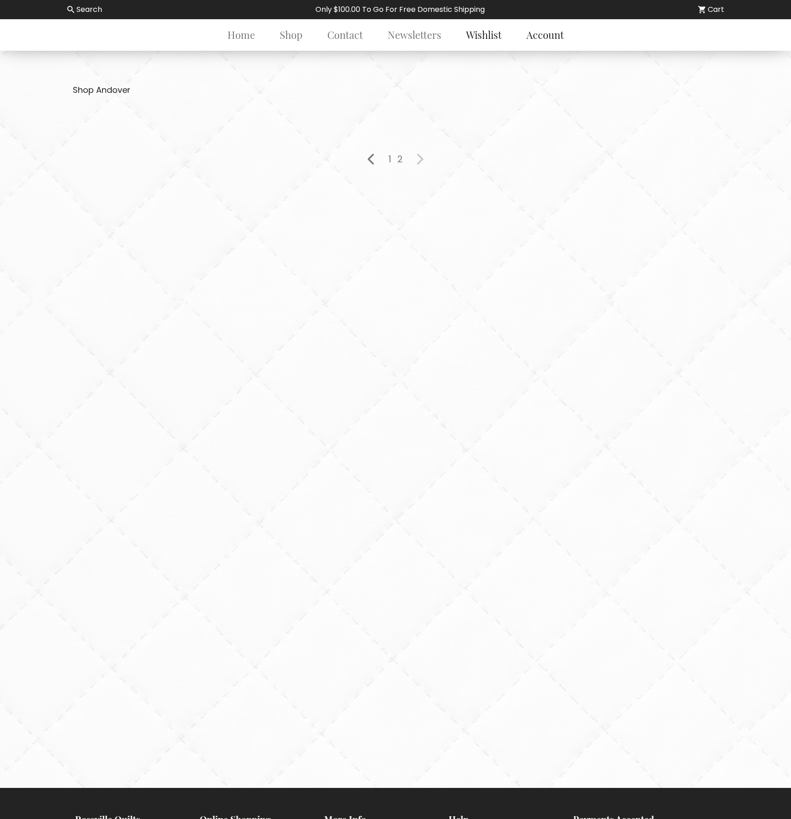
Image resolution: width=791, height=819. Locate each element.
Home (241, 35)
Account (545, 35)
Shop (291, 35)
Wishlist (484, 35)
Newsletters (414, 35)
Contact (345, 35)
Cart (716, 9)
